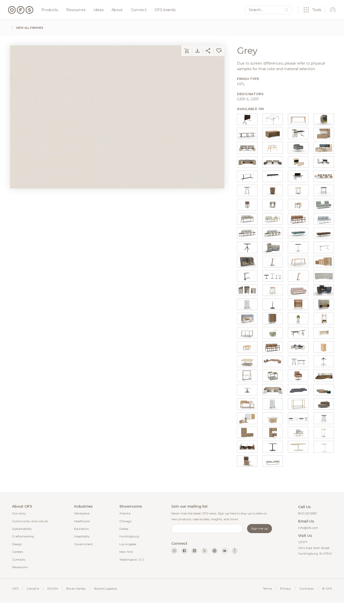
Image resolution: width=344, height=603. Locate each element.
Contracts (306, 588)
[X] (204, 551)
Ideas (98, 10)
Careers (17, 552)
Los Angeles (127, 544)
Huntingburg (129, 536)
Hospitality (82, 536)
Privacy (285, 588)
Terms (267, 588)
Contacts (18, 559)
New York (126, 552)
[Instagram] (174, 551)
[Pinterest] (215, 551)
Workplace (81, 513)
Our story (19, 513)
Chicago (125, 521)
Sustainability (22, 529)
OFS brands (165, 10)
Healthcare (82, 521)
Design (17, 544)
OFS (15, 588)
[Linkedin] (194, 551)
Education (81, 529)
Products (49, 10)
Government (83, 544)
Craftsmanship (23, 536)
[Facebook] (184, 551)
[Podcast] (235, 551)
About (117, 10)
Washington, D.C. (132, 559)
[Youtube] (225, 551)
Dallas (123, 529)
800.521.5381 (307, 513)
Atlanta (124, 513)
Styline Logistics (105, 588)
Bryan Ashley (76, 588)
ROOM (52, 588)
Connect (139, 10)
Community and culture (30, 521)
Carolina (33, 588)
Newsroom (20, 567)
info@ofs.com (308, 528)
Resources (76, 10)
